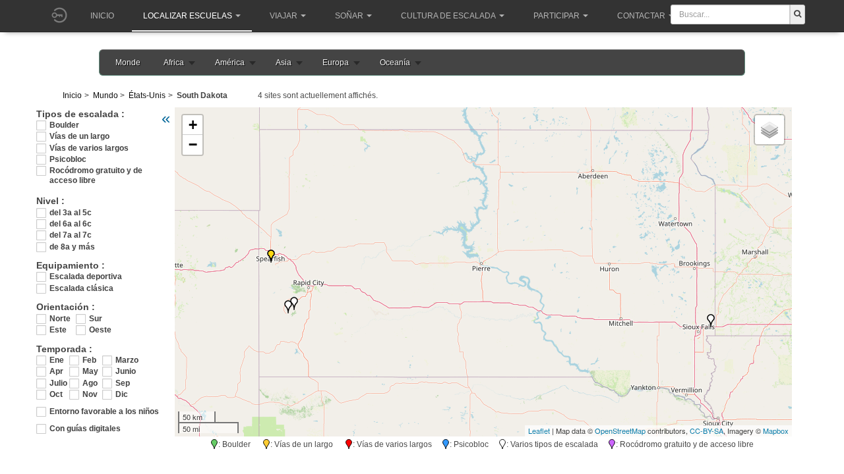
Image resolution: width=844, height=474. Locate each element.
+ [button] (193, 125)
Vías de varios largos (89, 148)
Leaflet (539, 430)
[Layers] (769, 129)
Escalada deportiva (85, 276)
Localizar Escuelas (187, 15)
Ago (90, 383)
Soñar (349, 15)
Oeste (100, 329)
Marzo (125, 360)
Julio (58, 383)
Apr (56, 371)
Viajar (283, 15)
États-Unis (147, 95)
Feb (89, 360)
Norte (60, 318)
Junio (125, 371)
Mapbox (776, 430)
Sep (122, 383)
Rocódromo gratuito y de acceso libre (95, 171)
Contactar (641, 15)
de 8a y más (72, 246)
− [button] (193, 144)
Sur (95, 318)
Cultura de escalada (448, 15)
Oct (56, 394)
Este (58, 329)
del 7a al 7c (70, 235)
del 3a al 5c (70, 212)
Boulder (64, 125)
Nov (90, 394)
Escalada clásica (81, 288)
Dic (121, 394)
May (90, 371)
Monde (127, 62)
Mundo (105, 95)
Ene (56, 360)
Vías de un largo (79, 136)
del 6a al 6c (70, 223)
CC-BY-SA (706, 430)
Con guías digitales (85, 428)
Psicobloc (67, 159)
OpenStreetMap (620, 430)
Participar (556, 15)
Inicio (102, 15)
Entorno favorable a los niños (104, 411)
